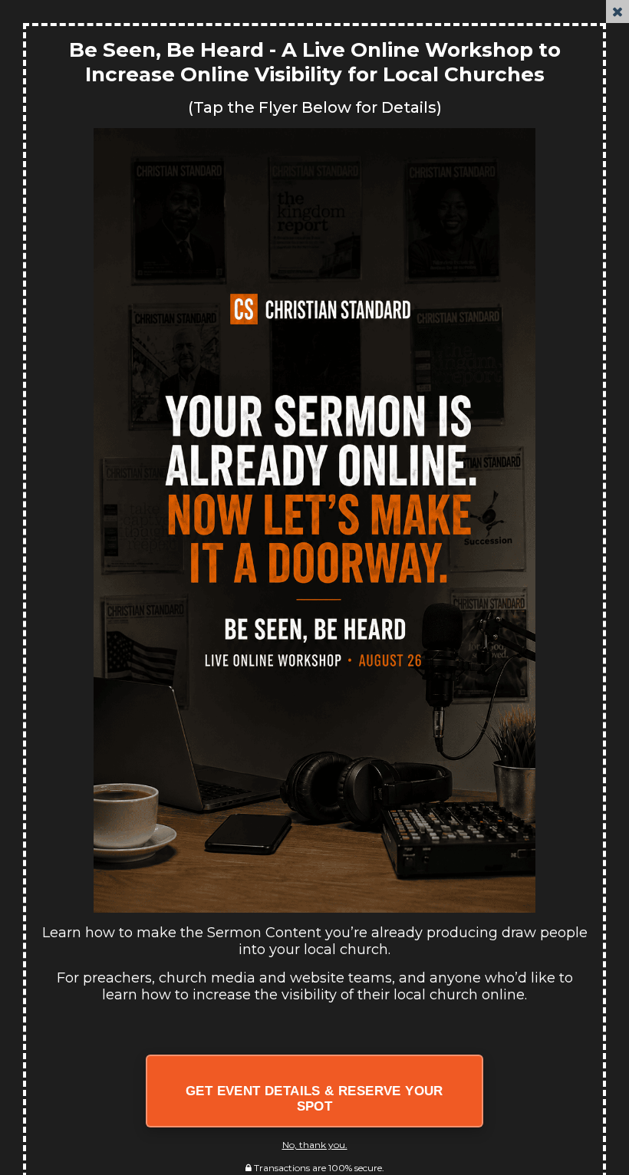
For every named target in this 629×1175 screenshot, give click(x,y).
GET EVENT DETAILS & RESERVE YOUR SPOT (314, 1099)
